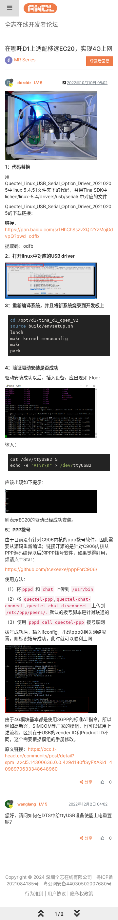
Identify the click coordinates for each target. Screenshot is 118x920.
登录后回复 (99, 61)
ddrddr (30, 82)
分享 (88, 781)
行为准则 (34, 893)
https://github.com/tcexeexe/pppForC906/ (51, 569)
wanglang (32, 804)
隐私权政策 (81, 893)
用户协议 (57, 893)
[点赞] (102, 782)
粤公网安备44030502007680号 (77, 883)
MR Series (24, 59)
